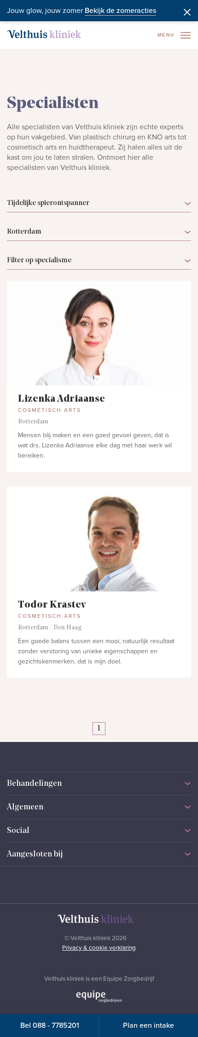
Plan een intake (148, 1025)
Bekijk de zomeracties (120, 10)
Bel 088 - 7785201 (49, 1025)
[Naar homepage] (44, 34)
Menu (167, 34)
